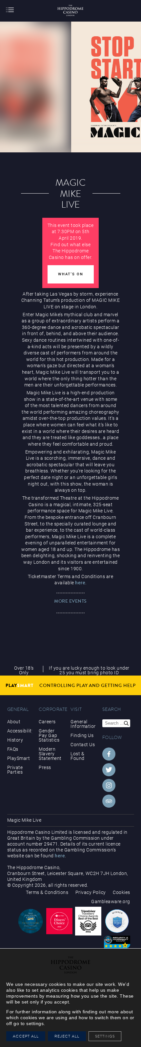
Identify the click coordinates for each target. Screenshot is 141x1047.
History (15, 740)
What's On (70, 274)
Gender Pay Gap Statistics (49, 735)
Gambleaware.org (110, 901)
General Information (82, 724)
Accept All (26, 1036)
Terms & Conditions (47, 892)
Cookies (121, 892)
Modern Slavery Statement (50, 754)
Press (45, 767)
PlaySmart (18, 758)
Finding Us (81, 735)
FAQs (12, 749)
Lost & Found (77, 756)
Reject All (66, 1036)
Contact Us (82, 744)
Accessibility (19, 730)
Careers (47, 721)
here (80, 582)
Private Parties (15, 770)
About (14, 721)
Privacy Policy (90, 892)
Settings (106, 1036)
